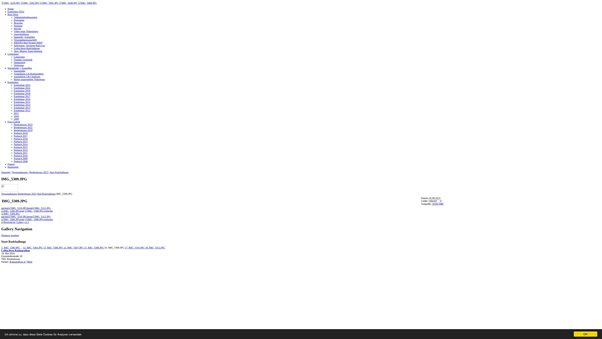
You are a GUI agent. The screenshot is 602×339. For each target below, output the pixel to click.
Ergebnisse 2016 (22, 99)
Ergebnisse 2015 (22, 102)
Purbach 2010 (21, 155)
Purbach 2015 (21, 141)
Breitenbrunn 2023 (23, 124)
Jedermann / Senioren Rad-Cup (29, 45)
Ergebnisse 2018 (22, 93)
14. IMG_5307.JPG (74, 247)
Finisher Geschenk (23, 59)
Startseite (5, 172)
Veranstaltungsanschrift (25, 40)
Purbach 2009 (21, 158)
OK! (585, 334)
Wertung (18, 25)
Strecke (17, 28)
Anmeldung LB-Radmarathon (29, 74)
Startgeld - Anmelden (24, 37)
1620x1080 (437, 204)
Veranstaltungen (20, 172)
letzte (29, 208)
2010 (16, 116)
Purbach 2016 (21, 138)
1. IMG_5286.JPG (10, 247)
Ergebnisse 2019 (22, 90)
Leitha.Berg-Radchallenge (27, 48)
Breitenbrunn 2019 (23, 130)
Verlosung (19, 65)
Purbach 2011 (20, 153)
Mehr (29, 262)
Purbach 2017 (21, 136)
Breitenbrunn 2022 (23, 127)
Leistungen (19, 57)
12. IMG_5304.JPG (33, 247)
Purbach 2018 (21, 133)
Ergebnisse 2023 (22, 85)
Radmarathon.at (17, 262)
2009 (16, 119)
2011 (16, 113)
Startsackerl (19, 62)
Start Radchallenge (59, 172)
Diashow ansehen (10, 235)
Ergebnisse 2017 (22, 96)
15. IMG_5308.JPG (94, 247)
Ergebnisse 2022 (22, 88)
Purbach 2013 (21, 147)
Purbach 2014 (21, 144)
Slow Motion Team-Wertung (28, 51)
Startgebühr (19, 71)
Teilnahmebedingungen (25, 17)
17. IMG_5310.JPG (135, 247)
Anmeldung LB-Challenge (27, 76)
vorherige (48, 211)
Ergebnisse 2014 (22, 105)
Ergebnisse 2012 (22, 110)
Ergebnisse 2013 (22, 107)
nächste (5, 208)
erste (22, 211)
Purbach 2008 (21, 161)
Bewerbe (18, 23)
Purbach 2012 (21, 150)
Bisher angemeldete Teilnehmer (29, 79)
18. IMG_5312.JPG (155, 247)
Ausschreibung (21, 34)
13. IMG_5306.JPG (53, 247)
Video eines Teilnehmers (26, 31)
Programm (19, 20)
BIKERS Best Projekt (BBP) (28, 42)
